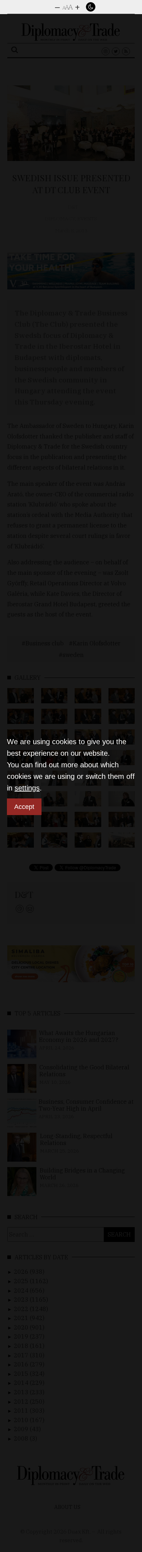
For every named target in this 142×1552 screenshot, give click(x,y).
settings (27, 788)
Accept (24, 806)
